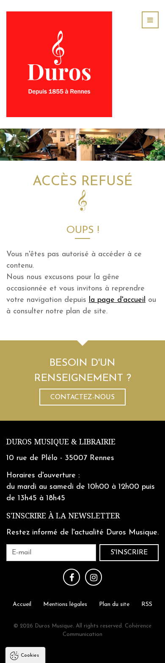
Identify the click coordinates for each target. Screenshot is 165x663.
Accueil (22, 604)
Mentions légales (65, 604)
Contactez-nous (82, 397)
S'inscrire (129, 552)
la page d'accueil (117, 300)
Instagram (93, 577)
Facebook (71, 577)
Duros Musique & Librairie (61, 441)
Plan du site (114, 604)
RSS (146, 604)
